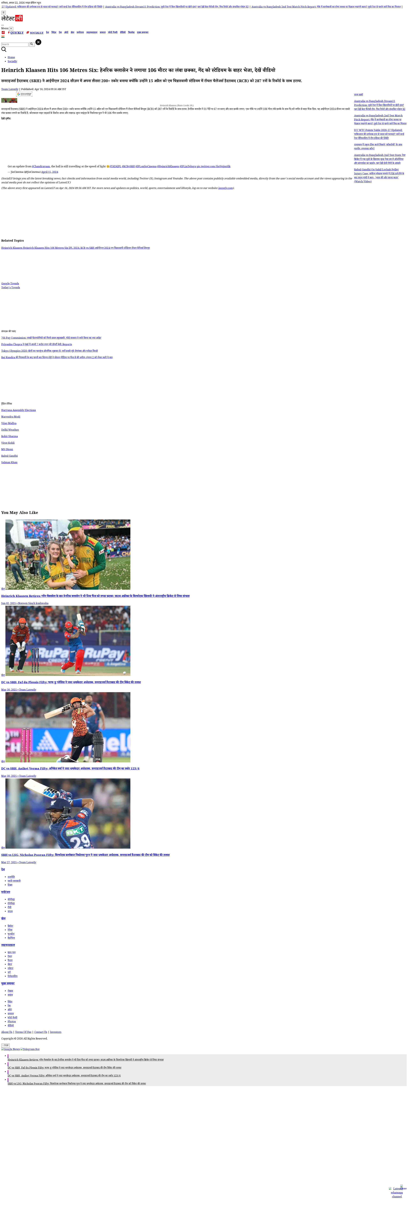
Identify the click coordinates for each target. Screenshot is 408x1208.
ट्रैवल (10, 957)
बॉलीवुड (11, 900)
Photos (12, 1022)
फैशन (10, 961)
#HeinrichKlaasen (168, 167)
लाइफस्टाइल (91, 33)
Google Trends (10, 284)
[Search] (2, 25)
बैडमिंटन (11, 938)
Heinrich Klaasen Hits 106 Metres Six (46, 248)
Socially (37, 33)
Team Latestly (9, 90)
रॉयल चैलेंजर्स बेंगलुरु (141, 248)
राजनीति (11, 877)
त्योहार (10, 969)
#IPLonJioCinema (146, 167)
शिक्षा (10, 885)
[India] (3, 37)
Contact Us (40, 1033)
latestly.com (225, 189)
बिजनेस (131, 33)
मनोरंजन (80, 33)
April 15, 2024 (49, 172)
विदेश (53, 33)
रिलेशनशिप (12, 977)
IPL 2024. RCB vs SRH (82, 248)
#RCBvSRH (128, 167)
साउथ (10, 912)
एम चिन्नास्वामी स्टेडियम (121, 248)
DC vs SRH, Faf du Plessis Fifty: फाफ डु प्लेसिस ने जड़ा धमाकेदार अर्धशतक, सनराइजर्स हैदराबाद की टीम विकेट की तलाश (64, 1068)
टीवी (9, 908)
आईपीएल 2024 (103, 248)
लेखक (10, 991)
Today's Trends (10, 288)
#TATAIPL (115, 167)
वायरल (103, 33)
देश (47, 33)
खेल (72, 33)
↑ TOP (5, 1045)
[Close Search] (38, 42)
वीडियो (123, 33)
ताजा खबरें (358, 95)
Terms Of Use (23, 1033)
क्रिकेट (10, 926)
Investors (55, 1033)
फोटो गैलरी (112, 33)
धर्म (9, 973)
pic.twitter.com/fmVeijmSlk (213, 167)
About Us (6, 1033)
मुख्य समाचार (142, 33)
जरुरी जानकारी (14, 881)
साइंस (10, 995)
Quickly (17, 33)
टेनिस (10, 930)
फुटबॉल (11, 934)
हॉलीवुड (11, 904)
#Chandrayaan (41, 167)
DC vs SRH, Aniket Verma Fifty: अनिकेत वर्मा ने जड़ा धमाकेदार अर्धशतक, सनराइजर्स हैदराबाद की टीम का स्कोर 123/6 (64, 1076)
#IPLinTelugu (188, 167)
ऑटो (66, 33)
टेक (60, 33)
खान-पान (11, 953)
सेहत (10, 965)
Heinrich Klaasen (12, 248)
